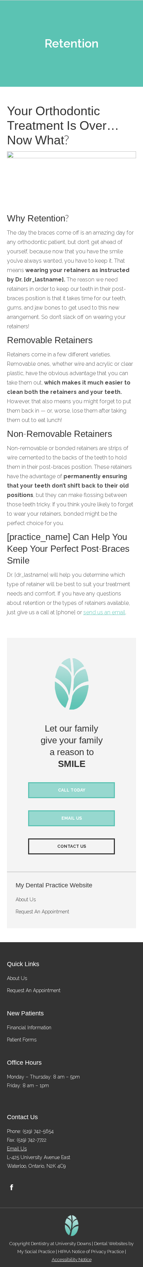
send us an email (104, 612)
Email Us (17, 1148)
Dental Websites (110, 1243)
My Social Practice (36, 1251)
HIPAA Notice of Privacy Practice (91, 1251)
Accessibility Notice (72, 1259)
